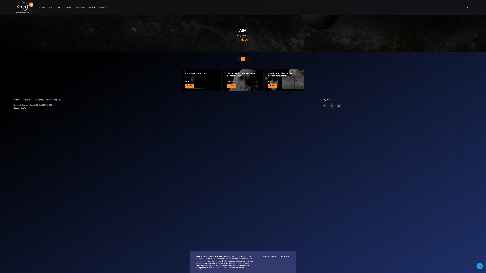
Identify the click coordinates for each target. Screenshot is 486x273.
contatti (91, 7)
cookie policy (201, 261)
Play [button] (190, 86)
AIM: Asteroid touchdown (196, 73)
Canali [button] (41, 7)
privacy (102, 7)
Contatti (27, 100)
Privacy (16, 100)
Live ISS (68, 7)
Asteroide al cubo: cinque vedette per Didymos (280, 74)
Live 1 (50, 7)
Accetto (285, 257)
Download (79, 7)
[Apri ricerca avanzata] (467, 7)
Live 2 (59, 7)
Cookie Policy (269, 257)
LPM (24, 108)
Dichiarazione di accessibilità (48, 100)
